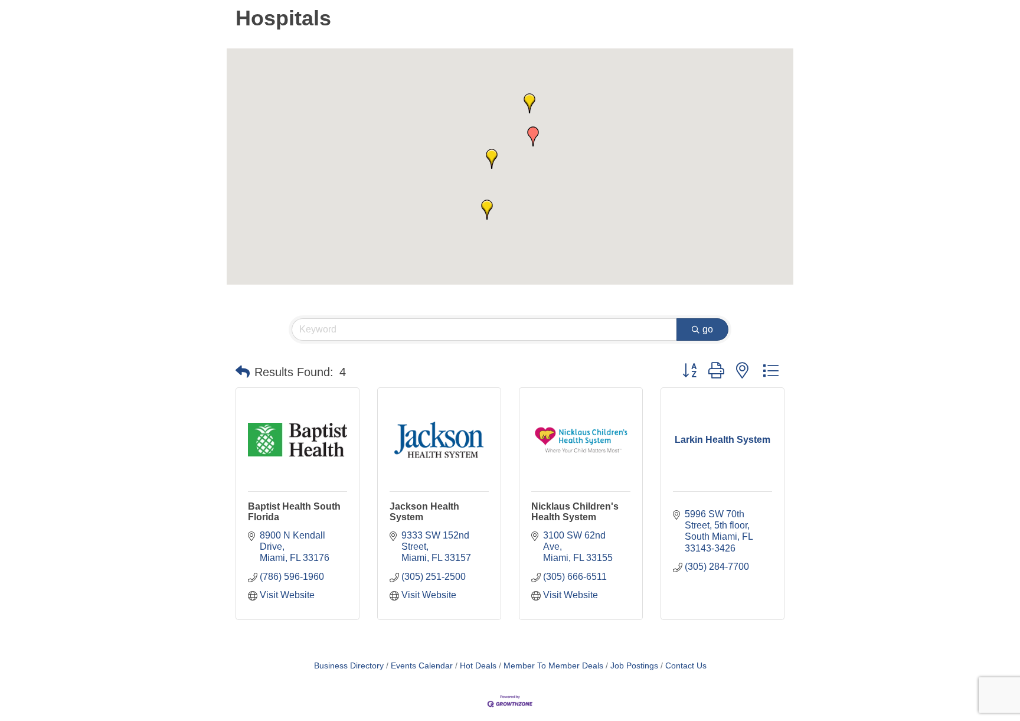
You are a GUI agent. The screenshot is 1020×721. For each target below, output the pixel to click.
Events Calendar (422, 665)
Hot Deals (478, 665)
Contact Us (686, 665)
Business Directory (349, 665)
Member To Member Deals (553, 665)
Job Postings (634, 665)
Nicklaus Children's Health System (575, 511)
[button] (492, 159)
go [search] (707, 329)
